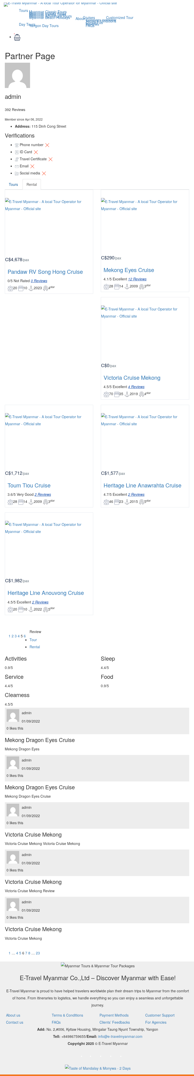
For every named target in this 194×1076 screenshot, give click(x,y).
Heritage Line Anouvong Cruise (46, 592)
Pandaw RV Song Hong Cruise (45, 271)
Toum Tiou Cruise (29, 485)
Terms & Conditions (67, 1015)
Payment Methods (114, 1015)
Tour (33, 639)
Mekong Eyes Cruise (129, 270)
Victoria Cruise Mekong (132, 377)
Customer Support (160, 1015)
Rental (32, 184)
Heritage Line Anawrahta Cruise (142, 485)
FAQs (90, 25)
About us (13, 1015)
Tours (23, 10)
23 (38, 952)
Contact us (14, 1022)
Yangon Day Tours (44, 25)
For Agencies (155, 1022)
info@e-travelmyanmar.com (120, 1036)
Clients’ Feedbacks (115, 1022)
